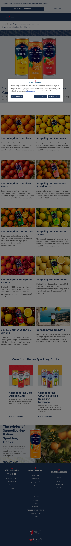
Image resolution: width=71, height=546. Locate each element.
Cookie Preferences (17, 96)
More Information (30, 91)
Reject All (40, 96)
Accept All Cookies (54, 96)
